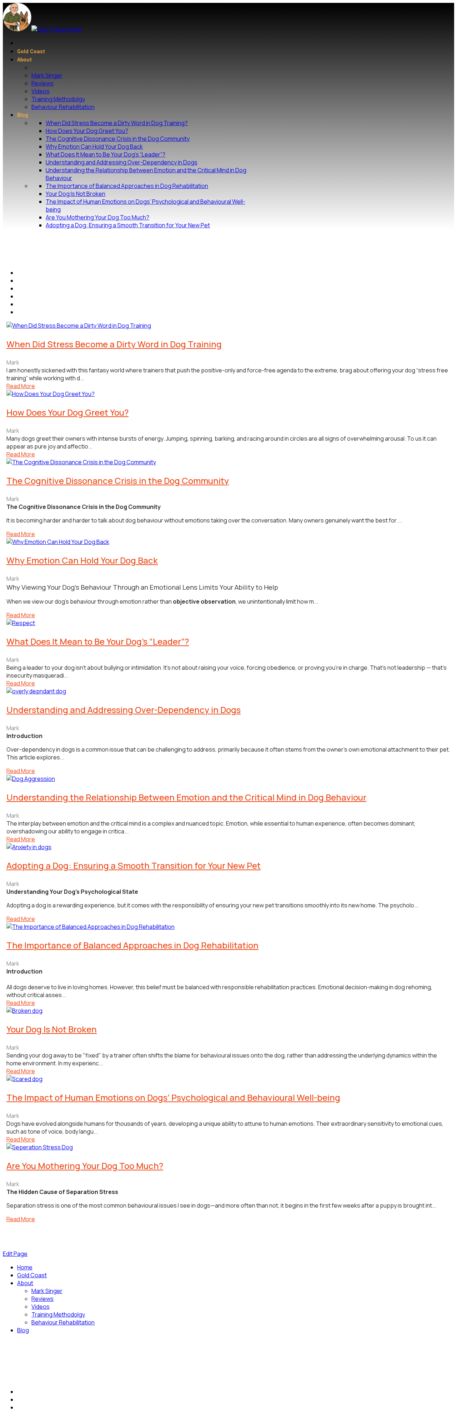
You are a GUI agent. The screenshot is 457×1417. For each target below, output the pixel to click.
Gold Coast (31, 51)
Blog (22, 115)
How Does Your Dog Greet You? (87, 131)
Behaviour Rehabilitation (63, 107)
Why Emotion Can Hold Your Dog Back (94, 146)
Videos (40, 91)
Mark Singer (46, 75)
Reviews (42, 83)
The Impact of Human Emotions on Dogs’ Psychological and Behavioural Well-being (173, 1097)
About (24, 60)
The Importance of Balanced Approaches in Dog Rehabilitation (127, 186)
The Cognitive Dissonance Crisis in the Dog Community (118, 139)
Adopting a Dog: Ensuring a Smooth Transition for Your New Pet (128, 225)
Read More (20, 386)
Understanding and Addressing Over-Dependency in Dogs (121, 162)
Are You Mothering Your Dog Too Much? (97, 217)
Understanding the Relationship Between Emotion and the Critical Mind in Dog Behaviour (186, 797)
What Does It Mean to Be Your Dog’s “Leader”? (105, 154)
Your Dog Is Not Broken (75, 194)
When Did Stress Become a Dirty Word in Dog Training (114, 344)
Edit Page (15, 1254)
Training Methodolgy (58, 99)
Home (24, 1267)
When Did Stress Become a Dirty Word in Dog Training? (117, 123)
